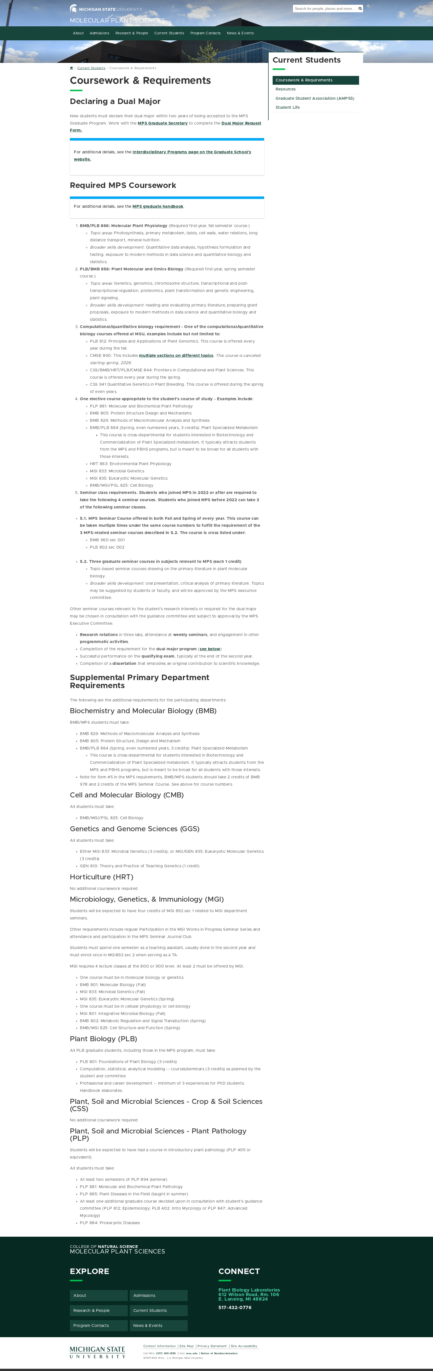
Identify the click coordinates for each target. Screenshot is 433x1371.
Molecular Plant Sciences (117, 21)
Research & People (132, 33)
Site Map (186, 1346)
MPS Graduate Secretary (163, 123)
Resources (286, 89)
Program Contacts (205, 33)
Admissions (99, 33)
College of (104, 1247)
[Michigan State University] (98, 1354)
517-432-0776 (235, 1308)
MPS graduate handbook (158, 206)
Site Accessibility (244, 1346)
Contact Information (159, 1346)
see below (210, 649)
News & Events (240, 33)
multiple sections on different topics (176, 356)
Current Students (169, 33)
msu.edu (191, 1353)
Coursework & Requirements (304, 80)
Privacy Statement (212, 1346)
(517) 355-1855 (166, 1353)
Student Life (288, 108)
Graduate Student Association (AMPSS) (315, 98)
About (78, 33)
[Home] (71, 68)
